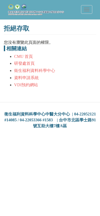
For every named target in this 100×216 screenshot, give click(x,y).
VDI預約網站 (26, 85)
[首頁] (36, 10)
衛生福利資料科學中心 (34, 70)
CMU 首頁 (23, 56)
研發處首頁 (24, 63)
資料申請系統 (26, 77)
